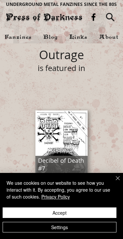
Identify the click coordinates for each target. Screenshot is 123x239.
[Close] (114, 182)
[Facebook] (93, 17)
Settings (59, 227)
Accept (59, 212)
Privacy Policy (55, 196)
